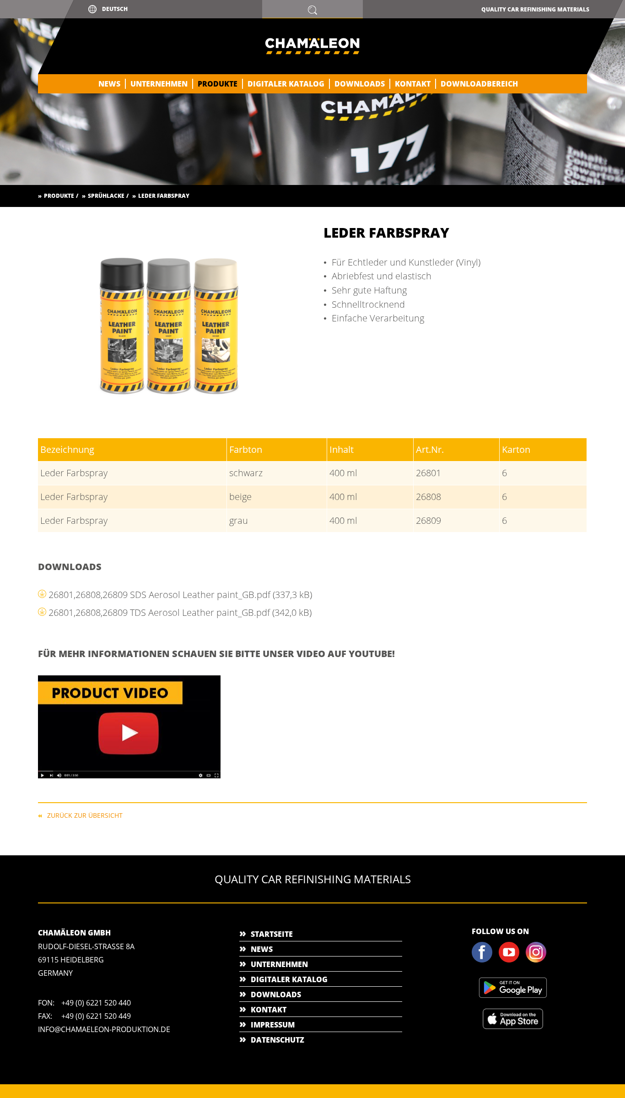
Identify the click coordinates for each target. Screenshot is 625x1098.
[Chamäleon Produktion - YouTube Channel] (511, 960)
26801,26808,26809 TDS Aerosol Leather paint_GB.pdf (180, 612)
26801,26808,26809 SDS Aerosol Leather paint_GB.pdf (180, 594)
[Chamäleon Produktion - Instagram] (538, 960)
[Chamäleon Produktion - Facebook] (484, 960)
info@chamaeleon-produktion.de (104, 1029)
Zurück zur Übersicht (85, 815)
